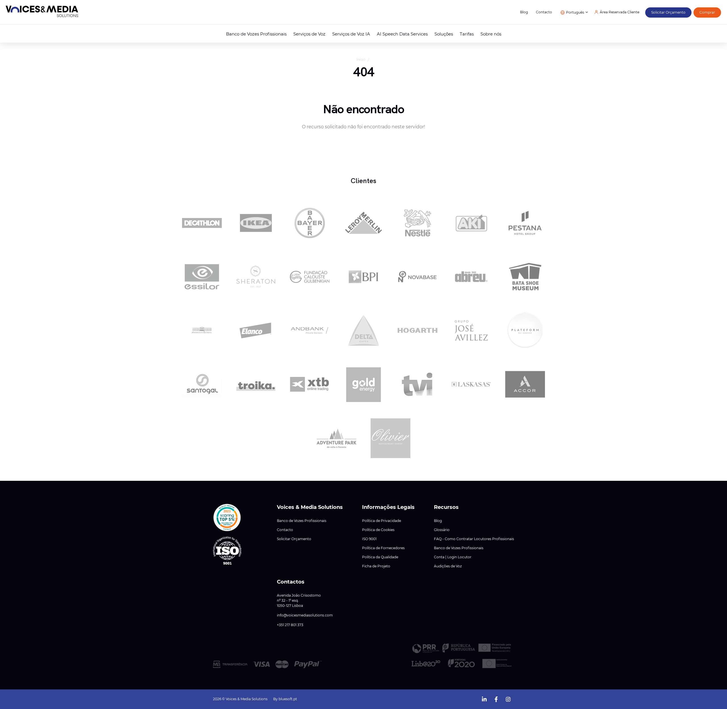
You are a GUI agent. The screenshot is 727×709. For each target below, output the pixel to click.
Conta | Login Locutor (452, 557)
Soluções (443, 34)
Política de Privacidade (381, 521)
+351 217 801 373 (290, 625)
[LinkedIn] (484, 699)
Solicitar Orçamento (294, 539)
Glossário (442, 530)
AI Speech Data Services (402, 34)
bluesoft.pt (288, 699)
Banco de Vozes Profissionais (256, 34)
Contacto (544, 12)
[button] (227, 518)
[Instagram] (508, 699)
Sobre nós (491, 34)
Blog (524, 12)
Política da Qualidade (380, 557)
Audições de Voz (448, 566)
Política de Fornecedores (383, 548)
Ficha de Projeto (376, 566)
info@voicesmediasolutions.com (305, 615)
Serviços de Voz (309, 34)
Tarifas (467, 34)
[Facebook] (496, 699)
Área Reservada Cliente (619, 12)
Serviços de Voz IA (351, 34)
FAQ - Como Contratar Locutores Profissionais (474, 539)
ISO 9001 (369, 539)
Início (360, 59)
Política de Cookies (378, 530)
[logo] (42, 12)
